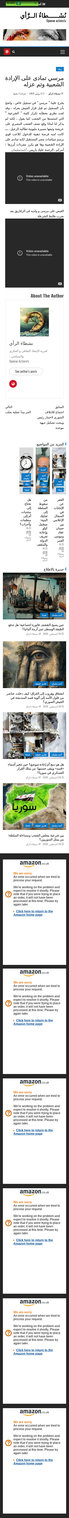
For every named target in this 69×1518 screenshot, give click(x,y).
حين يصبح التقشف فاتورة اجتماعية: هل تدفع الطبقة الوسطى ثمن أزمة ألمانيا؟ (36, 626)
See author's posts (26, 371)
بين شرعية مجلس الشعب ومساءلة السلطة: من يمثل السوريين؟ (36, 837)
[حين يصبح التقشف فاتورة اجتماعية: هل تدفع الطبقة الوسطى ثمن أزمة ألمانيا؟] (34, 596)
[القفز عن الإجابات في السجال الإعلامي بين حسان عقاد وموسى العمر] (59, 470)
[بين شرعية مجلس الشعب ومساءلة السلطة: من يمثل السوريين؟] (34, 806)
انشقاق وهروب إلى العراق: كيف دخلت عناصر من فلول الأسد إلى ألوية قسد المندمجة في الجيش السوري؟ (35, 697)
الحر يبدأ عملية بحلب (18, 409)
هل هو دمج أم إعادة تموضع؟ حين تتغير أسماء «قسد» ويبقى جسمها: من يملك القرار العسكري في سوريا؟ (36, 768)
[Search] (13, 51)
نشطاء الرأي (54, 93)
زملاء (60, 69)
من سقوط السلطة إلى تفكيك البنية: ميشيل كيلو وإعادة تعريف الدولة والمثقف (42, 522)
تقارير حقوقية (40, 683)
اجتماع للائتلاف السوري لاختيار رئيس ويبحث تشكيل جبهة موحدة (50, 417)
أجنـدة (43, 469)
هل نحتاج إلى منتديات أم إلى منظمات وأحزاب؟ (25, 511)
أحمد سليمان (59, 482)
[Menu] (62, 52)
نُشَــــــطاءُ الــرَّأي (43, 14)
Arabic (11, 2)
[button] (62, 52)
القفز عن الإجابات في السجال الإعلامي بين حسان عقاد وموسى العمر (58, 520)
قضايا (43, 489)
